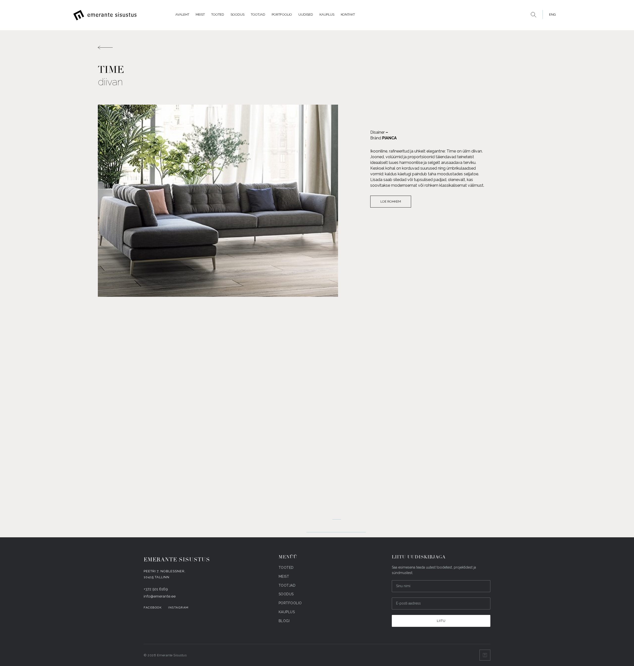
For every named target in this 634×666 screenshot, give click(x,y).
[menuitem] (551, 14)
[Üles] (484, 655)
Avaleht (182, 14)
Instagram (178, 607)
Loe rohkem (390, 201)
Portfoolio (282, 14)
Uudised (305, 14)
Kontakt (348, 14)
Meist (200, 14)
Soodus (237, 14)
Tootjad (258, 14)
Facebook (153, 607)
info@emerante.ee (160, 596)
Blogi (284, 621)
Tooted (217, 14)
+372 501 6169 (156, 589)
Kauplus (326, 14)
